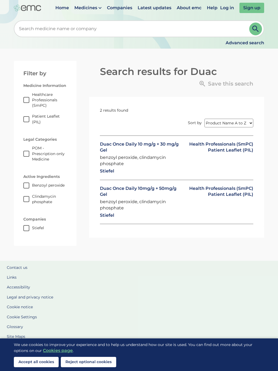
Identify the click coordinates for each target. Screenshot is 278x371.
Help (212, 7)
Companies (119, 7)
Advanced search (245, 42)
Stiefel (38, 227)
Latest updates (154, 7)
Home (62, 7)
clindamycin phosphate (44, 199)
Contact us (17, 267)
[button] (88, 8)
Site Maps (16, 336)
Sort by (195, 122)
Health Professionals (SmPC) (221, 144)
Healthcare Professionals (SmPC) (44, 100)
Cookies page (58, 350)
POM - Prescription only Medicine (48, 153)
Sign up (251, 7)
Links (12, 277)
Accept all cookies (36, 361)
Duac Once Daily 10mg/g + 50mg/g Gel (138, 191)
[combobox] (132, 29)
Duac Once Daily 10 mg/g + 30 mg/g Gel (139, 147)
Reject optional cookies (88, 361)
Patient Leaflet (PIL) (46, 119)
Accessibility (18, 287)
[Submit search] (255, 29)
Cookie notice (20, 306)
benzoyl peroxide (48, 185)
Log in (227, 7)
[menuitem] (62, 8)
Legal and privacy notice (30, 297)
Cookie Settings (22, 317)
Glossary (15, 326)
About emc (189, 7)
